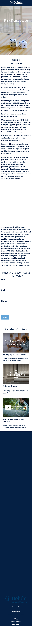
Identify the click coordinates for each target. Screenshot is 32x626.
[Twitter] (16, 606)
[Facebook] (13, 606)
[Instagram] (19, 606)
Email (3, 290)
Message (4, 301)
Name (3, 279)
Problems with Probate (10, 386)
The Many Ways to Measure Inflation (14, 354)
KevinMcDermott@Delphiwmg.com (16, 614)
